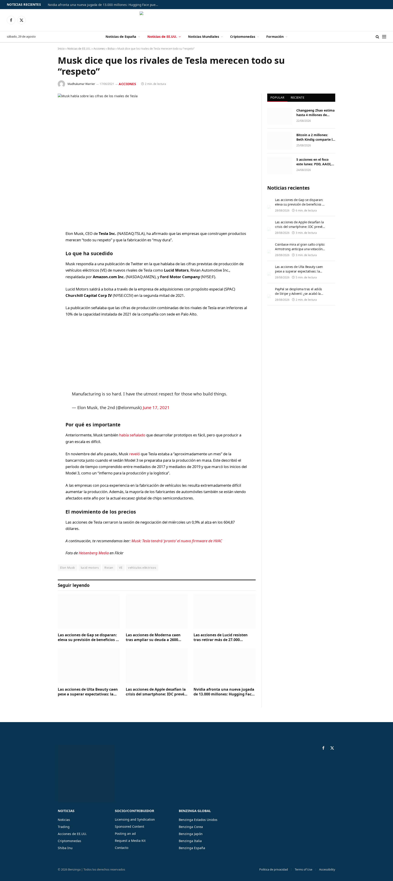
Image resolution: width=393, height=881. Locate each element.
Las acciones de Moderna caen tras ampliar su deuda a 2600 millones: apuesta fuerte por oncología (153, 638)
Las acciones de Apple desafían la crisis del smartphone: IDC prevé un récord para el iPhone (156, 692)
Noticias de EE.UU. (162, 36)
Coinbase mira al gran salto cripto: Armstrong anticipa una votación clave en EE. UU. (300, 249)
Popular (277, 97)
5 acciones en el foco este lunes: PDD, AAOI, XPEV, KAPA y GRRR (313, 161)
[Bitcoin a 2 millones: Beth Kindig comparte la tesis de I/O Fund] (279, 141)
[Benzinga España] (197, 20)
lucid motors (90, 567)
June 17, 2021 (156, 407)
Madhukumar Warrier (81, 84)
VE (121, 567)
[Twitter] (41, 257)
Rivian (108, 567)
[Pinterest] (41, 280)
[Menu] (384, 37)
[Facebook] (41, 245)
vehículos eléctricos (142, 567)
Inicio (61, 49)
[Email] (41, 291)
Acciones (99, 49)
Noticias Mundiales (203, 36)
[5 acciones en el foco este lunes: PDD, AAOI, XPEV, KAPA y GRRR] (279, 165)
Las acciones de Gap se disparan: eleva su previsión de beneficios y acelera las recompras (88, 638)
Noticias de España (121, 36)
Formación (275, 36)
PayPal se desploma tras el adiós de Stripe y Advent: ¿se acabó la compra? (298, 293)
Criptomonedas (242, 36)
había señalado (132, 435)
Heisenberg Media (94, 552)
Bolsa (111, 49)
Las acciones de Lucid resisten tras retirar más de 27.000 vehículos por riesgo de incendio (223, 638)
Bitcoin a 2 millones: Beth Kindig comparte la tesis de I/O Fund (315, 137)
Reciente (297, 97)
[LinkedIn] (41, 268)
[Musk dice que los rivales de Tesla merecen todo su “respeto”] (157, 158)
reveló (134, 453)
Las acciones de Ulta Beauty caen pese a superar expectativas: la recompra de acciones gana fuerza (88, 692)
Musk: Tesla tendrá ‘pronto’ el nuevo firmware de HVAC (176, 540)
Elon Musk (67, 567)
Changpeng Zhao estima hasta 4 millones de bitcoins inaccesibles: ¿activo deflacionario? (315, 112)
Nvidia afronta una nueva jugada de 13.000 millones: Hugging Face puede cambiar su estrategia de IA (104, 5)
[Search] (377, 37)
